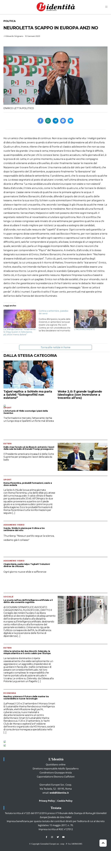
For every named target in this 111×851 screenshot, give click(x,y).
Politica (9, 21)
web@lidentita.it (59, 792)
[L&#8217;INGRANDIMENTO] (90, 319)
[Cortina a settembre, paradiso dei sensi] (56, 321)
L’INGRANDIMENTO (84, 329)
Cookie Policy (64, 800)
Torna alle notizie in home (55, 347)
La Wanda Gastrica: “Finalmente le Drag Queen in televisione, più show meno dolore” (19, 332)
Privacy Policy (47, 800)
